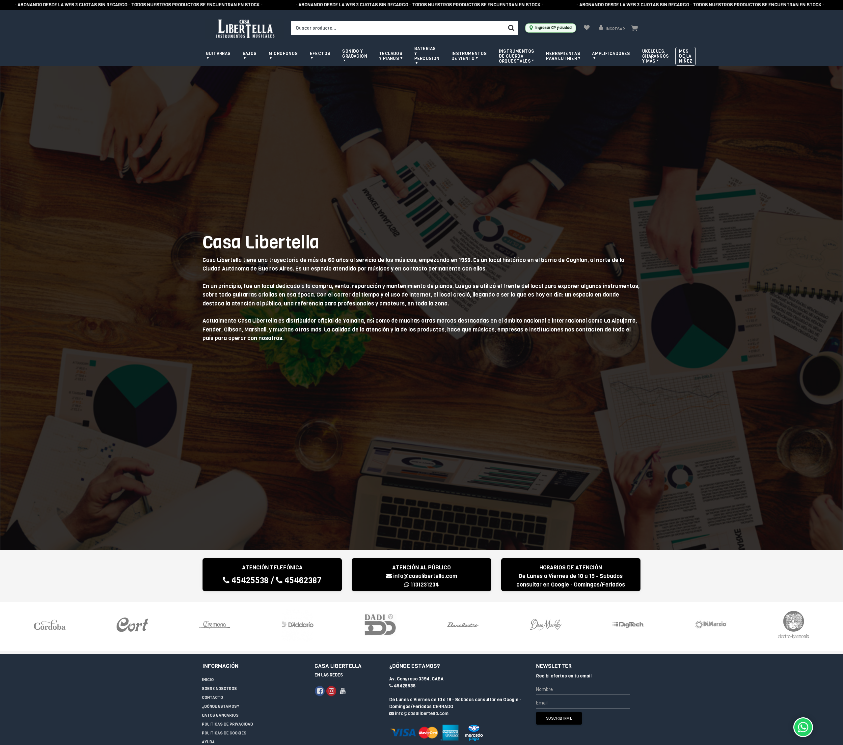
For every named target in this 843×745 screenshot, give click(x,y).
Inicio (208, 679)
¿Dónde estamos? (220, 706)
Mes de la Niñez (685, 56)
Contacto (212, 697)
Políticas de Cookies (224, 733)
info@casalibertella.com (425, 576)
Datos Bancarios (220, 715)
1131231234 (424, 584)
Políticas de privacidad (227, 724)
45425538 (249, 580)
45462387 (302, 580)
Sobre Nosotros (219, 688)
